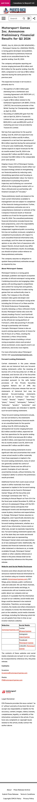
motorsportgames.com (10, 630)
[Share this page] (34, 18)
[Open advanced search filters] (28, 18)
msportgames (24, 637)
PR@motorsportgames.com (12, 680)
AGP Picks (5, 3)
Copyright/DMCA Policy (12, 799)
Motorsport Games (26, 643)
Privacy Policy (28, 799)
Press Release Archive (22, 790)
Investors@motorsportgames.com (14, 673)
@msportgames (25, 631)
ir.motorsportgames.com (17, 579)
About (9, 790)
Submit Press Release (10, 794)
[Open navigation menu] (4, 18)
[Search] (24, 18)
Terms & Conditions (27, 794)
